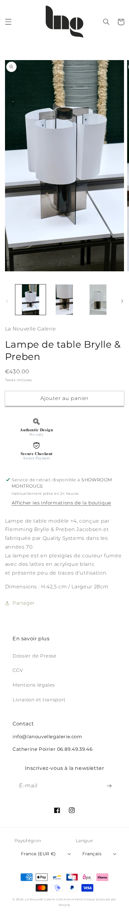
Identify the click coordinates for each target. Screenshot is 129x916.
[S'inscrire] (109, 785)
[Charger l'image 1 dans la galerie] (30, 299)
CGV (18, 670)
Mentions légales (34, 685)
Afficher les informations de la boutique (61, 503)
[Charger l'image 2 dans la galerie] (64, 299)
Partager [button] (24, 603)
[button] (8, 22)
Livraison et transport (39, 700)
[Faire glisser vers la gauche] (7, 301)
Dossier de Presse (35, 656)
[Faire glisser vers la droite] (122, 301)
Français (91, 853)
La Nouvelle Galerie (40, 899)
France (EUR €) (38, 853)
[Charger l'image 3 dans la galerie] (98, 299)
